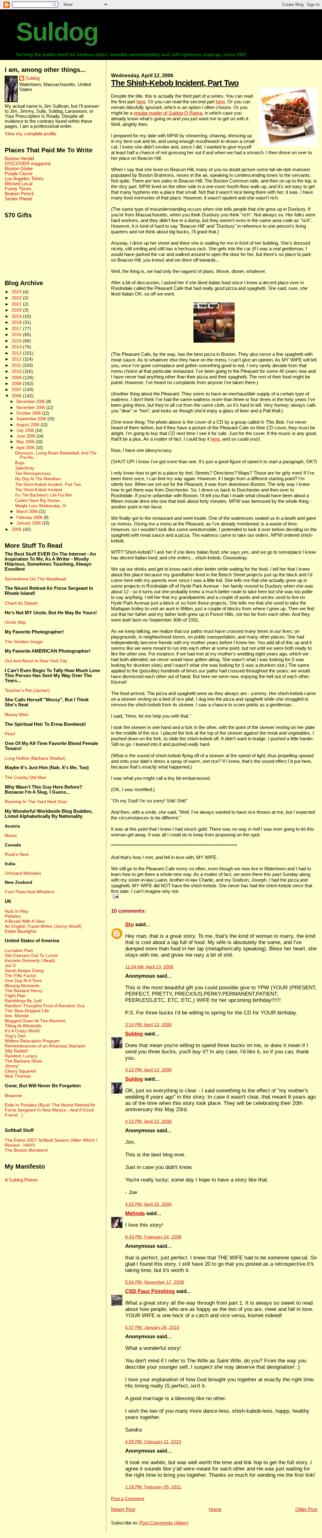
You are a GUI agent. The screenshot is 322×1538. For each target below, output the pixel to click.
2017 (17, 328)
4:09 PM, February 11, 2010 (153, 1441)
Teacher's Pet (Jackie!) (27, 690)
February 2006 (30, 517)
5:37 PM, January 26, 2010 (152, 1327)
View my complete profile (30, 133)
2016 (17, 334)
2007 (17, 389)
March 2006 (27, 511)
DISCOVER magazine (28, 163)
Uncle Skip (15, 622)
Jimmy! (12, 1065)
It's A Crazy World (22, 1030)
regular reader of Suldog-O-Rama (168, 113)
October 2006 (29, 413)
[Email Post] (115, 896)
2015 (17, 340)
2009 (17, 377)
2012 (17, 358)
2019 (17, 316)
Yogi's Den (15, 1035)
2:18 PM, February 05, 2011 (153, 1487)
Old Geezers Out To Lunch (31, 955)
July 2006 (25, 430)
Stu (129, 924)
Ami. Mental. (17, 1015)
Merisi (11, 835)
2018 (17, 322)
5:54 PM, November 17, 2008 (154, 1282)
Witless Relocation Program (32, 1040)
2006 (17, 395)
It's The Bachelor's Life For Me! (43, 495)
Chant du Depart (21, 603)
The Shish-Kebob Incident (38, 490)
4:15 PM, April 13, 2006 (148, 1121)
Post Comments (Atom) (163, 1522)
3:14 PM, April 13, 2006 (148, 1024)
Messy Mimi (16, 714)
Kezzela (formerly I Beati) (30, 960)
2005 (17, 529)
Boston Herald (19, 158)
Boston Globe (19, 168)
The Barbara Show (23, 1060)
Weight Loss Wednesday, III (40, 506)
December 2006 (31, 401)
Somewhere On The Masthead (35, 578)
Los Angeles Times (24, 178)
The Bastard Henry (23, 990)
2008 (17, 383)
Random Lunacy (21, 1055)
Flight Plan (15, 995)
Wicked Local (18, 183)
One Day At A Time (23, 980)
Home (215, 1509)
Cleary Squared (20, 1070)
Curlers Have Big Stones (37, 500)
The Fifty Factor (20, 975)
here (141, 101)
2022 (17, 297)
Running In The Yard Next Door (36, 801)
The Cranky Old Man (25, 777)
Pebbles (13, 916)
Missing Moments (22, 985)
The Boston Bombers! (26, 1150)
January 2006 (29, 523)
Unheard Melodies (23, 873)
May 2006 (26, 441)
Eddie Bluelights (20, 931)
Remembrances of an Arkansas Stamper (45, 1045)
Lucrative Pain (19, 950)
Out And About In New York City (36, 660)
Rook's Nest (17, 854)
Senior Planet (18, 198)
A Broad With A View (25, 921)
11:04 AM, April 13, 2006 (149, 967)
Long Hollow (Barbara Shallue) (35, 758)
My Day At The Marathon (38, 479)
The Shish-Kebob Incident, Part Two (175, 83)
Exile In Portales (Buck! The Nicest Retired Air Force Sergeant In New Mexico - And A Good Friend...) (50, 1109)
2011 (17, 365)
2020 (17, 309)
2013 (17, 353)
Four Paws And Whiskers (29, 891)
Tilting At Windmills (23, 1025)
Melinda (135, 1213)
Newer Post (123, 1509)
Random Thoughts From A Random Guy (45, 1005)
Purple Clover (19, 173)
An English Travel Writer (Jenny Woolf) (43, 926)
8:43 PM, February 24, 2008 (153, 1237)
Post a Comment (127, 1498)
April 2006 (26, 447)
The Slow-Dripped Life (27, 1010)
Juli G (10, 965)
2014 (17, 346)
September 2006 (31, 418)
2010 (17, 371)
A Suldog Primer (21, 1179)
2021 (17, 304)
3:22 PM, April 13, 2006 (148, 1070)
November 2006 (31, 407)
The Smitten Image (24, 641)
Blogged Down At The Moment (35, 1020)
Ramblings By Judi (23, 1000)
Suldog (57, 32)
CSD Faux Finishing (150, 1291)
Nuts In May (17, 911)
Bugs (20, 463)
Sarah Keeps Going (24, 970)
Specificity (24, 468)
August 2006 (28, 424)
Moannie (13, 1095)
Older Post (306, 1509)
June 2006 (26, 436)
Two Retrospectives (33, 473)
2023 (17, 291)
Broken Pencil (19, 193)
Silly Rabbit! (16, 1050)
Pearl (10, 733)
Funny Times (18, 188)
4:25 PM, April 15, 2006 (148, 1204)
